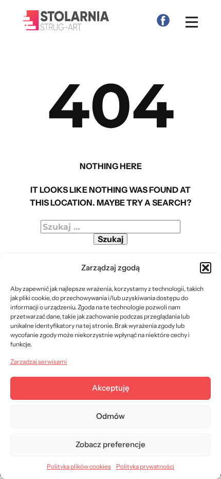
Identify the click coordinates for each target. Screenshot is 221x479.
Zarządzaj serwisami (38, 361)
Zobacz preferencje (110, 444)
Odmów (110, 416)
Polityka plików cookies (79, 466)
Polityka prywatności (145, 466)
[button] (205, 268)
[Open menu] (192, 22)
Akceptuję (111, 388)
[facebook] (163, 20)
